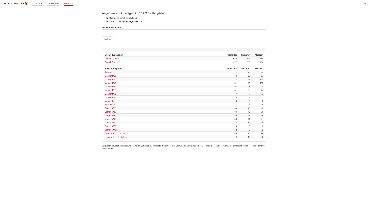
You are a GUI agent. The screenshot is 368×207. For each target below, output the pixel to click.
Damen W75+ (111, 129)
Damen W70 (110, 126)
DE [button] (365, 3)
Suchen (107, 39)
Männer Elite (110, 100)
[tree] (184, 19)
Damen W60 (110, 122)
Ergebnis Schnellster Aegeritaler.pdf (125, 21)
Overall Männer (112, 58)
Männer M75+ (111, 97)
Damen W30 (110, 111)
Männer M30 (110, 79)
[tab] (184, 49)
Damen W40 (110, 115)
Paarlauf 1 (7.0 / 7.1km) (115, 133)
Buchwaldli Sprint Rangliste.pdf (123, 17)
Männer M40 (110, 83)
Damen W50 (110, 118)
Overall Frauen (111, 62)
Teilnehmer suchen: (111, 27)
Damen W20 (110, 108)
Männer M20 (110, 75)
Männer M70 (110, 93)
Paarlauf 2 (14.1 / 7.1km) (116, 136)
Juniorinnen (110, 104)
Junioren (109, 72)
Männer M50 (110, 86)
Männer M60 (110, 90)
